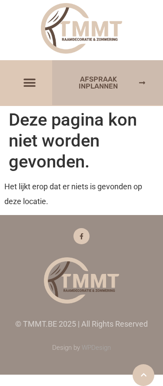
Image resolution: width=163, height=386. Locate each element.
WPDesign (96, 348)
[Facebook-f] (81, 236)
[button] (29, 83)
